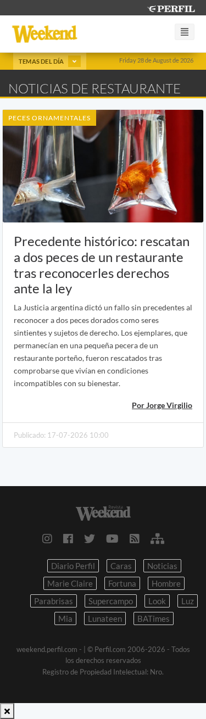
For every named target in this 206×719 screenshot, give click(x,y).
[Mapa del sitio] (157, 538)
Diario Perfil (73, 566)
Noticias (162, 566)
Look (157, 601)
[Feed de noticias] (135, 538)
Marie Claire (70, 583)
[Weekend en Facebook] (68, 538)
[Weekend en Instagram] (47, 538)
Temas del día (42, 61)
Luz (187, 601)
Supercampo (110, 601)
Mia (65, 618)
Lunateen (105, 618)
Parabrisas (53, 601)
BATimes (153, 618)
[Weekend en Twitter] (89, 538)
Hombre (166, 583)
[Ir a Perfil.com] (171, 7)
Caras (121, 566)
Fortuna (122, 583)
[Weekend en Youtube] (112, 538)
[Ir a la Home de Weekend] (103, 512)
